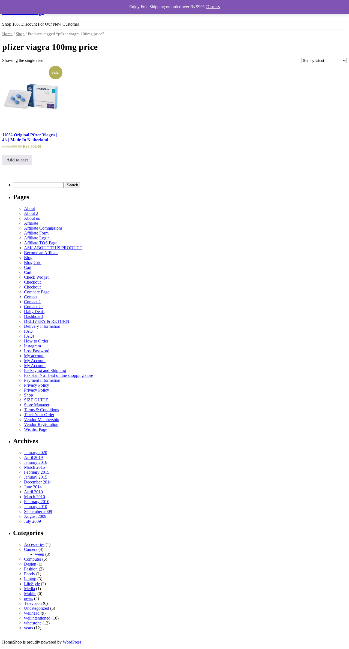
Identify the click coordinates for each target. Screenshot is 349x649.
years (28, 628)
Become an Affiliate (41, 252)
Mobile (30, 593)
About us (32, 218)
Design (30, 564)
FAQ (28, 331)
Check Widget (36, 277)
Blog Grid (32, 262)
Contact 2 (32, 301)
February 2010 (36, 501)
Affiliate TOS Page (40, 243)
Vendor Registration (41, 424)
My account (34, 355)
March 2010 (34, 496)
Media (29, 588)
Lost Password (36, 350)
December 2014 (38, 482)
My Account (35, 360)
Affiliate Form (36, 233)
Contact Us (33, 306)
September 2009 (38, 511)
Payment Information (42, 380)
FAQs (29, 336)
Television (33, 603)
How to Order (36, 341)
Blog (28, 257)
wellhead (32, 613)
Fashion (31, 569)
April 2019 (33, 457)
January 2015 (35, 477)
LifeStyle (32, 583)
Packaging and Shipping (45, 370)
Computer (32, 559)
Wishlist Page (35, 429)
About (29, 208)
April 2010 (33, 491)
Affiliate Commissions (43, 228)
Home (7, 34)
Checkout (32, 282)
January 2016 (35, 462)
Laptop (30, 578)
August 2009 (35, 516)
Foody (29, 574)
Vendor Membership (41, 419)
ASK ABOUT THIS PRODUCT (53, 247)
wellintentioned (37, 618)
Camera (30, 549)
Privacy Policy (36, 385)
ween (39, 554)
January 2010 (35, 506)
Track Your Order (39, 414)
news (28, 598)
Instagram (32, 346)
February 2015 (36, 472)
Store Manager (36, 404)
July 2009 (32, 521)
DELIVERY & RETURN (46, 321)
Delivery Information (42, 326)
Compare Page (36, 292)
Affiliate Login (37, 238)
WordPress (72, 642)
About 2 (31, 213)
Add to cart (17, 160)
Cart (27, 267)
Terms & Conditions (41, 409)
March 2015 (34, 467)
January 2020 (35, 452)
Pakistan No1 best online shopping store (58, 375)
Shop (20, 34)
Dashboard (33, 316)
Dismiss (213, 6)
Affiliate (31, 223)
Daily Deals (34, 311)
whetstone (32, 623)
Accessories (34, 544)
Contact (30, 297)
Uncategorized (36, 608)
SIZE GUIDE (36, 400)
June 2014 (33, 487)
